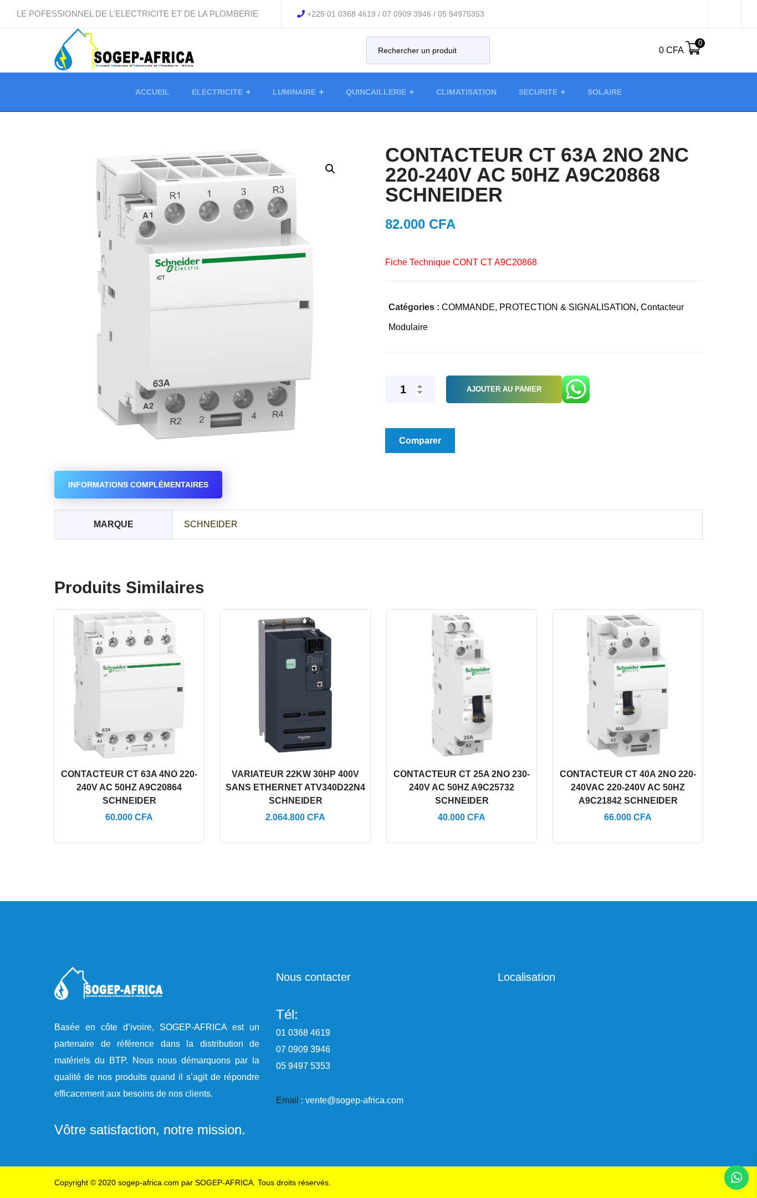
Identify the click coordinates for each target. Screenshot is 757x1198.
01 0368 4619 (303, 1032)
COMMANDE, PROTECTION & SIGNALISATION (539, 307)
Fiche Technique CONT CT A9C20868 (461, 262)
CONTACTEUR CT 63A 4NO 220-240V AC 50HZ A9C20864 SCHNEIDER (129, 787)
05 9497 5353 (303, 1066)
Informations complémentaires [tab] (138, 484)
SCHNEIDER (211, 524)
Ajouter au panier (504, 389)
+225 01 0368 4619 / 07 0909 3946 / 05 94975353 (395, 13)
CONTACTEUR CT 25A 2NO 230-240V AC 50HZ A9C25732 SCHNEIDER (461, 787)
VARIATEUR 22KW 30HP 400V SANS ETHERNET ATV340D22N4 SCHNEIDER (295, 787)
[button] (330, 168)
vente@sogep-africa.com (354, 1100)
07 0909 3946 (303, 1049)
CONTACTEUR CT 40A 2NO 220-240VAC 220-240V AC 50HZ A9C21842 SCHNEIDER (628, 787)
